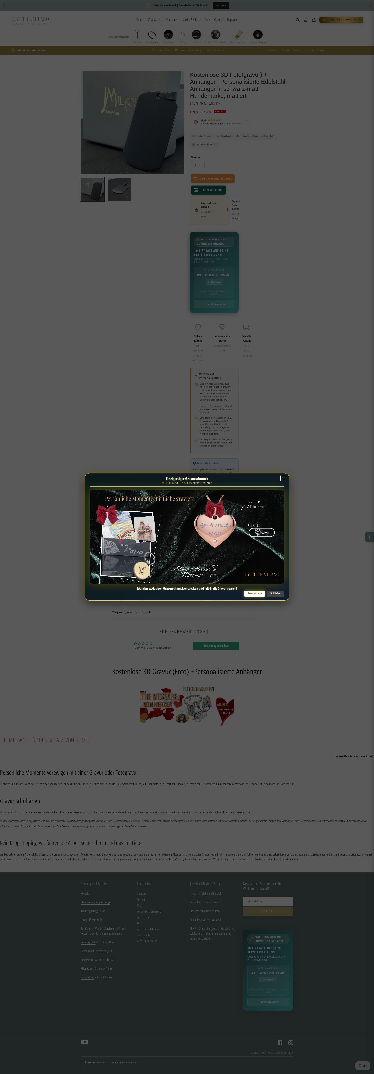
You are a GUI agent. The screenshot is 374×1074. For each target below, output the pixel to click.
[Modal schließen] (283, 478)
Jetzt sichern (254, 593)
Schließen (275, 593)
